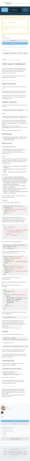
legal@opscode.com (19, 373)
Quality (17, 59)
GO (25, 10)
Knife (12, 50)
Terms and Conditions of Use (13, 456)
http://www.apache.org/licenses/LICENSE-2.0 (9, 386)
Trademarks (6, 453)
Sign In (26, 3)
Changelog (12, 59)
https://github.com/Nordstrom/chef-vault (10, 80)
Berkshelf (8, 50)
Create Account (19, 3)
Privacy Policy (21, 456)
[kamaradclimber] (2, 413)
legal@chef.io (23, 374)
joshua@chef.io (16, 371)
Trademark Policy (14, 457)
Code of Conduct (5, 456)
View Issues (15, 423)
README (3, 59)
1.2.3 (14, 40)
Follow (16, 43)
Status (19, 457)
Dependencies (8, 59)
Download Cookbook (15, 438)
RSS (3, 35)
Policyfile (4, 50)
